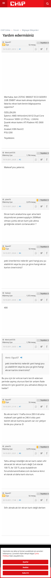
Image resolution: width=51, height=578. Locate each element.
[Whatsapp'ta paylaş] (36, 49)
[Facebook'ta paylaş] (46, 49)
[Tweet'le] (41, 49)
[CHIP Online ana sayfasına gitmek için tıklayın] (17, 5)
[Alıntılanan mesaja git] (21, 357)
